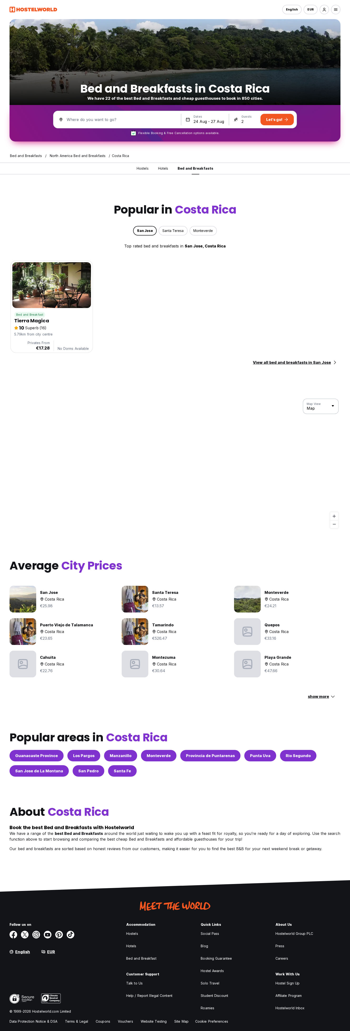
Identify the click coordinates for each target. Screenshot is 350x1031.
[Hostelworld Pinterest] (59, 934)
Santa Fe (122, 771)
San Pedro (88, 771)
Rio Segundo (298, 755)
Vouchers (125, 1021)
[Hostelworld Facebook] (13, 934)
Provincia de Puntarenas (210, 755)
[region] (175, 463)
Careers (281, 958)
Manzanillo (120, 755)
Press (280, 946)
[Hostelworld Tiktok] (70, 934)
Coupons (103, 1021)
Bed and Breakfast (29, 314)
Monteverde (159, 755)
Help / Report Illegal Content (149, 996)
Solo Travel (210, 983)
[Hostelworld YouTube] (47, 934)
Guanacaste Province (36, 755)
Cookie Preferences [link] (211, 1021)
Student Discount (214, 996)
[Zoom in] (334, 516)
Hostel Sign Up (287, 983)
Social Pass (210, 934)
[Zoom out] (334, 524)
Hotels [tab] (163, 168)
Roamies (207, 1008)
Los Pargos (84, 755)
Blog (204, 946)
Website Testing (154, 1021)
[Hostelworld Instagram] (36, 934)
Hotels (131, 946)
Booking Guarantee (216, 958)
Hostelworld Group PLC (294, 934)
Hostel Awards (212, 971)
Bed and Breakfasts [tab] (195, 168)
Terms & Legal (76, 1021)
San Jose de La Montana (39, 771)
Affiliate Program (288, 996)
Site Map (181, 1021)
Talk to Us (134, 983)
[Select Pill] (324, 9)
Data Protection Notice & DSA (33, 1021)
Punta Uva (260, 755)
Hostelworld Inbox (290, 1008)
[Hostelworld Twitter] (25, 934)
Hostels (132, 934)
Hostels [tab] (143, 168)
